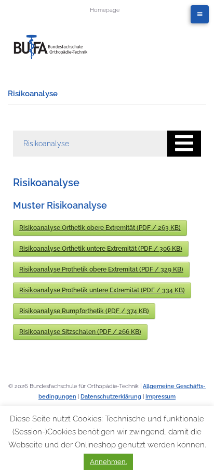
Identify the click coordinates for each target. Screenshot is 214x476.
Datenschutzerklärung (111, 396)
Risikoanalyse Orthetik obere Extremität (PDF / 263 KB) (100, 227)
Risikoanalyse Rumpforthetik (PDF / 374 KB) (84, 311)
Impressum (160, 396)
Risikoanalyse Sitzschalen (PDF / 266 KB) (80, 332)
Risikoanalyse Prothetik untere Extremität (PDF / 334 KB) (102, 290)
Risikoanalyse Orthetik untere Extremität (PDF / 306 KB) (100, 248)
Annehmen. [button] (108, 462)
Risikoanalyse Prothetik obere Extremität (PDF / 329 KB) (101, 269)
